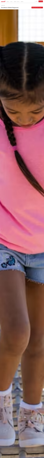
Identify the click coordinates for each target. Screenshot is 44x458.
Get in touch (40, 1)
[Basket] (37, 1)
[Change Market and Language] (36, 1)
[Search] (35, 1)
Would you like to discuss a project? (36, 7)
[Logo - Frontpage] (3, 1)
